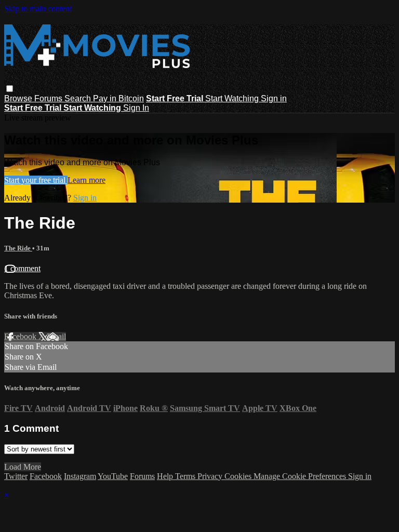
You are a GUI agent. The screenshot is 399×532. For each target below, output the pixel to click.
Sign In (136, 107)
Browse (19, 98)
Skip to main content (38, 8)
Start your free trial (36, 180)
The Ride (18, 248)
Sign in (274, 98)
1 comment (22, 268)
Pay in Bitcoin (118, 98)
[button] (9, 88)
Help (166, 476)
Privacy (210, 476)
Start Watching (233, 98)
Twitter (16, 476)
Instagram (80, 476)
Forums (49, 98)
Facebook (21, 336)
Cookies (239, 476)
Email (56, 336)
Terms (186, 476)
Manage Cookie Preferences (301, 476)
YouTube (113, 476)
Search (78, 98)
